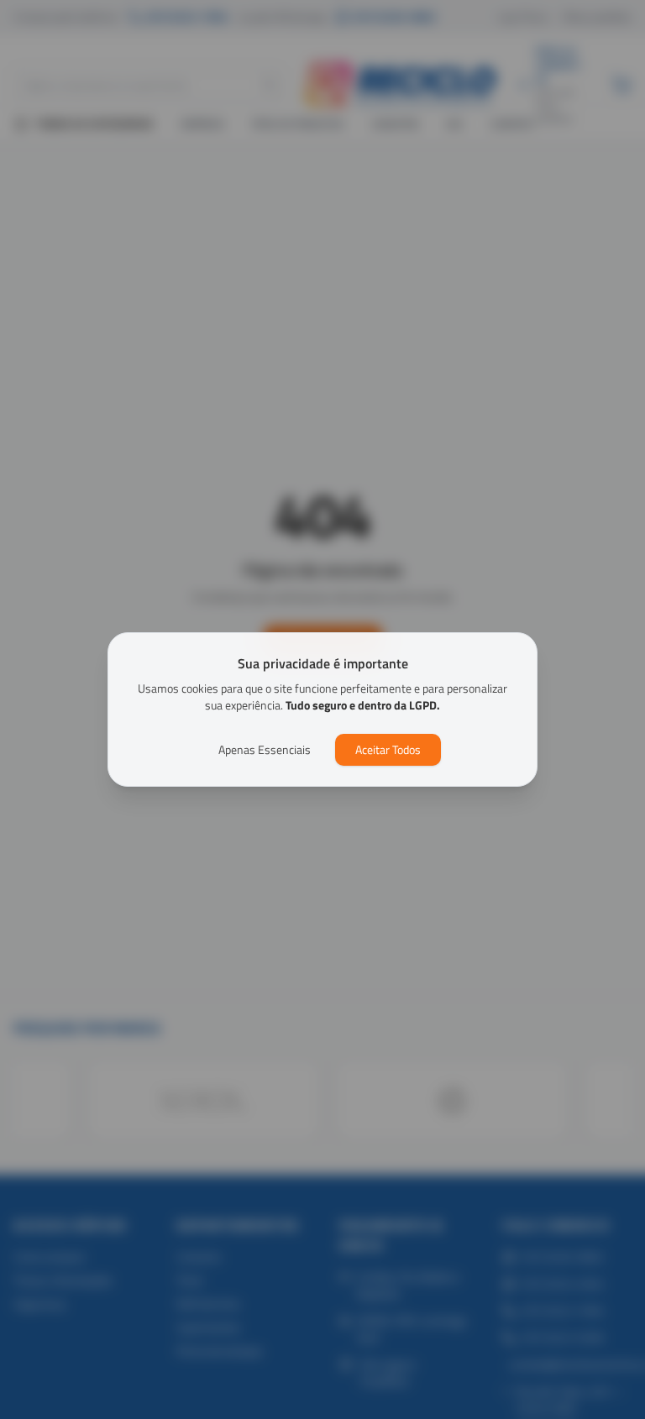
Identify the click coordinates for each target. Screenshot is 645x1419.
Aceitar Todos (388, 749)
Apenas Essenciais (264, 749)
